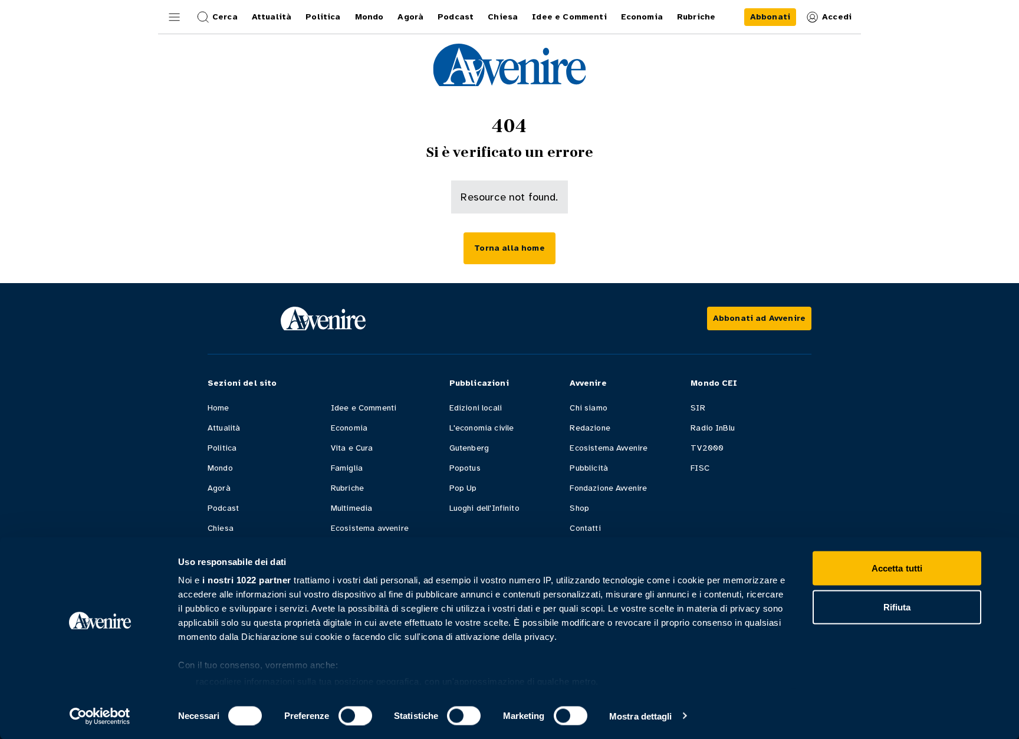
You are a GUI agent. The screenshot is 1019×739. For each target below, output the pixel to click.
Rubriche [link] (696, 17)
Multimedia (352, 508)
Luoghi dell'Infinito (484, 508)
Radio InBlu (713, 428)
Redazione (590, 428)
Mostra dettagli (640, 716)
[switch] (355, 715)
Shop (579, 508)
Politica (222, 448)
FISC (700, 468)
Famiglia (347, 468)
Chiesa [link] (503, 17)
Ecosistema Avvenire (608, 448)
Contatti (585, 528)
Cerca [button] (225, 17)
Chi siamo (588, 408)
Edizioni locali (475, 408)
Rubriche (347, 488)
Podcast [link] (456, 17)
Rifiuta (897, 607)
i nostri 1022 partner (246, 580)
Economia (349, 428)
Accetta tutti (897, 568)
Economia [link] (642, 17)
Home (218, 408)
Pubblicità (589, 468)
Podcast (223, 508)
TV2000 (707, 448)
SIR (698, 408)
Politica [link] (322, 17)
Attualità (224, 428)
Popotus (465, 468)
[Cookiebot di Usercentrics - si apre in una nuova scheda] (100, 716)
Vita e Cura (352, 448)
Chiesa (221, 528)
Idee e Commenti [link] (569, 17)
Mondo (220, 468)
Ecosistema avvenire (370, 528)
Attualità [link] (271, 17)
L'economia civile (481, 428)
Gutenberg (469, 448)
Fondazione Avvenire (608, 488)
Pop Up (463, 488)
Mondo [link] (369, 17)
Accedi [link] (837, 17)
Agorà (219, 488)
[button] (174, 17)
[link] (770, 17)
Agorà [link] (410, 17)
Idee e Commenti (363, 408)
